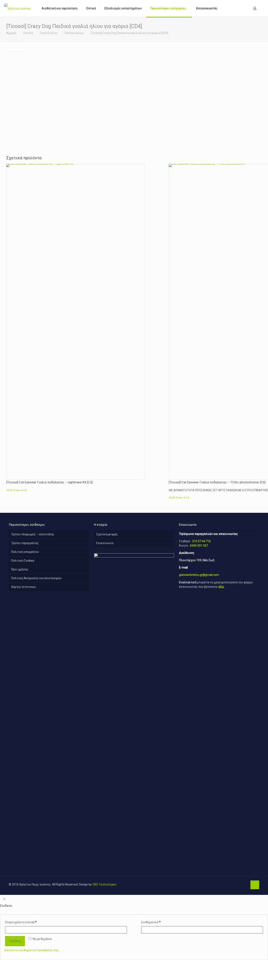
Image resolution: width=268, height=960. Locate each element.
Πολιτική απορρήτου (25, 551)
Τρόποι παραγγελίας (25, 543)
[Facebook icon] (244, 884)
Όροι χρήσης (19, 569)
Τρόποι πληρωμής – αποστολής (32, 534)
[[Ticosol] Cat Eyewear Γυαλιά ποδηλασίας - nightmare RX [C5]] (75, 320)
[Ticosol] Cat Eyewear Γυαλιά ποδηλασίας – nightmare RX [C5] (49, 482)
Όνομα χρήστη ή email (21, 922)
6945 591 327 (199, 545)
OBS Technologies (104, 884)
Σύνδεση (15, 941)
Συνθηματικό (151, 922)
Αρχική (11, 33)
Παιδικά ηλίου (74, 33)
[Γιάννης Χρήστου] (17, 8)
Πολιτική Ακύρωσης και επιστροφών (36, 578)
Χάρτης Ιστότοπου (23, 587)
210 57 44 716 (201, 541)
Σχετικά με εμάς (107, 534)
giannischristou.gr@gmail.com (199, 574)
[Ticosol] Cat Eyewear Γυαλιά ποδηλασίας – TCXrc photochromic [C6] (217, 482)
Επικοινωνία (104, 543)
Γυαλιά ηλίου (49, 33)
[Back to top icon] (254, 884)
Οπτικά (28, 33)
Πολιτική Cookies (22, 560)
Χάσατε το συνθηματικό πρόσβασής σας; (31, 950)
